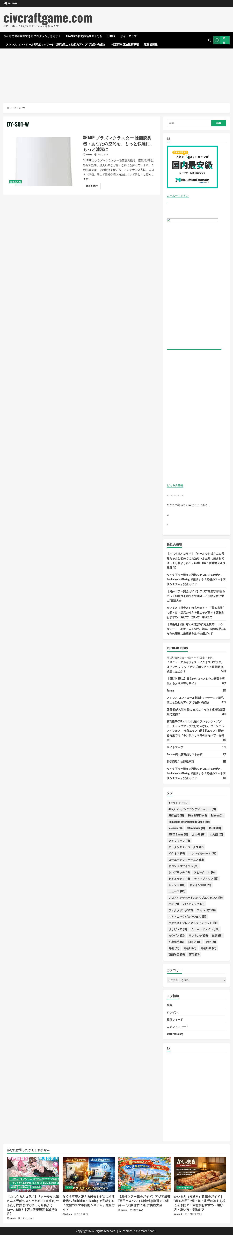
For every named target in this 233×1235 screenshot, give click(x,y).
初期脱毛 (176, 942)
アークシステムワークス (186, 847)
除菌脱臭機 (15, 181)
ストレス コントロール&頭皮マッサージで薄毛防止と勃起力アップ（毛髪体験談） (56, 44)
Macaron (176, 828)
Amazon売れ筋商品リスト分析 (84, 36)
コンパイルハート (202, 853)
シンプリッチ (179, 872)
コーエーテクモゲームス (186, 859)
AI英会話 (176, 815)
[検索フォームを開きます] (209, 40)
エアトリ (126, 1187)
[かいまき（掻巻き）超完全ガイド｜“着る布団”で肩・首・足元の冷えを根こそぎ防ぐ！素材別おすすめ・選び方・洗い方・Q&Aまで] (200, 1174)
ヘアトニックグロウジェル (187, 916)
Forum (111, 36)
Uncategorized (185, 1187)
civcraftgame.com (47, 17)
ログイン (172, 1012)
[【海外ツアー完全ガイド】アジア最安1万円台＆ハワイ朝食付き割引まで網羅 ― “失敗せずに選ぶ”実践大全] (144, 1174)
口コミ (194, 942)
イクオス (177, 853)
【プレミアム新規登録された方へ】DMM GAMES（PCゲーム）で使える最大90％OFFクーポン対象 (56, 1183)
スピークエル (204, 872)
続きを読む (93, 186)
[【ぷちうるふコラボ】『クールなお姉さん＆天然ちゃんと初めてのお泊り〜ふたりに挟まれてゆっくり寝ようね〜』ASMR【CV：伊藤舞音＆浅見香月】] (33, 1174)
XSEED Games (178, 834)
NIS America (196, 828)
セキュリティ (179, 878)
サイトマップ (128, 36)
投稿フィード (175, 1019)
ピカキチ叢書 (175, 485)
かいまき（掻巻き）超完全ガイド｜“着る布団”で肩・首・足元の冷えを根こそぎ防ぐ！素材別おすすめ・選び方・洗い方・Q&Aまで (195, 612)
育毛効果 (208, 948)
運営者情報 (151, 44)
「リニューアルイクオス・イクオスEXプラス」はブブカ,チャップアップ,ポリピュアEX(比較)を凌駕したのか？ (195, 666)
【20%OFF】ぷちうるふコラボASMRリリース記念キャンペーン (40, 1178)
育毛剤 (189, 948)
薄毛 (194, 954)
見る (224, 40)
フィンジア (206, 910)
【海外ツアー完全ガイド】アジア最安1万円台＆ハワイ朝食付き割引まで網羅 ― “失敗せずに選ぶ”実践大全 (196, 595)
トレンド (177, 885)
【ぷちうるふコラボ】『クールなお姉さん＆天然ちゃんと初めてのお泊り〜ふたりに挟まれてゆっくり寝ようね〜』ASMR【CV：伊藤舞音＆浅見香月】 (33, 1205)
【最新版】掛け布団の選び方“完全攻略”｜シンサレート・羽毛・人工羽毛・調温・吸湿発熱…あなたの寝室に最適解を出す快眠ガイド (196, 628)
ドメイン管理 (200, 885)
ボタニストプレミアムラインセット (193, 923)
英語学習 (177, 954)
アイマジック (179, 841)
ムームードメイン (178, 196)
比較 (211, 942)
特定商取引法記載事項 (125, 44)
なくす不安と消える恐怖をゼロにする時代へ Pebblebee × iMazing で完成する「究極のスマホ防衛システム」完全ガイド (196, 579)
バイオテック (193, 904)
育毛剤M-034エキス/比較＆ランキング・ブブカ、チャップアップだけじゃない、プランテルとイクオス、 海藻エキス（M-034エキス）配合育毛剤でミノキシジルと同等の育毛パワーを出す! (195, 730)
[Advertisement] (116, 74)
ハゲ (174, 904)
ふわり (198, 834)
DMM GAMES (197, 815)
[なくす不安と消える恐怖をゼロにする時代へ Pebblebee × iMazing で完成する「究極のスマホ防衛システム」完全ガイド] (89, 1174)
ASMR (13, 1187)
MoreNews (148, 1231)
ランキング (198, 935)
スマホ (69, 1187)
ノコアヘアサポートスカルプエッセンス (196, 897)
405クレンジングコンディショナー (192, 809)
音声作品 (36, 1187)
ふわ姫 (216, 834)
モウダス (177, 935)
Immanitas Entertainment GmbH (189, 822)
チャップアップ (206, 878)
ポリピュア (178, 929)
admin (89, 154)
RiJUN (215, 828)
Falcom (217, 815)
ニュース (177, 891)
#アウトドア (178, 803)
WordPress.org (175, 1034)
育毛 (174, 948)
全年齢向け (24, 1187)
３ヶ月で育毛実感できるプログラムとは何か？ (32, 36)
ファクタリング (181, 910)
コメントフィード (178, 1026)
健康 (217, 935)
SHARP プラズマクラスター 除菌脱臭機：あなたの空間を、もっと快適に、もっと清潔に (44, 161)
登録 (169, 1005)
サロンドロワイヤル (183, 866)
